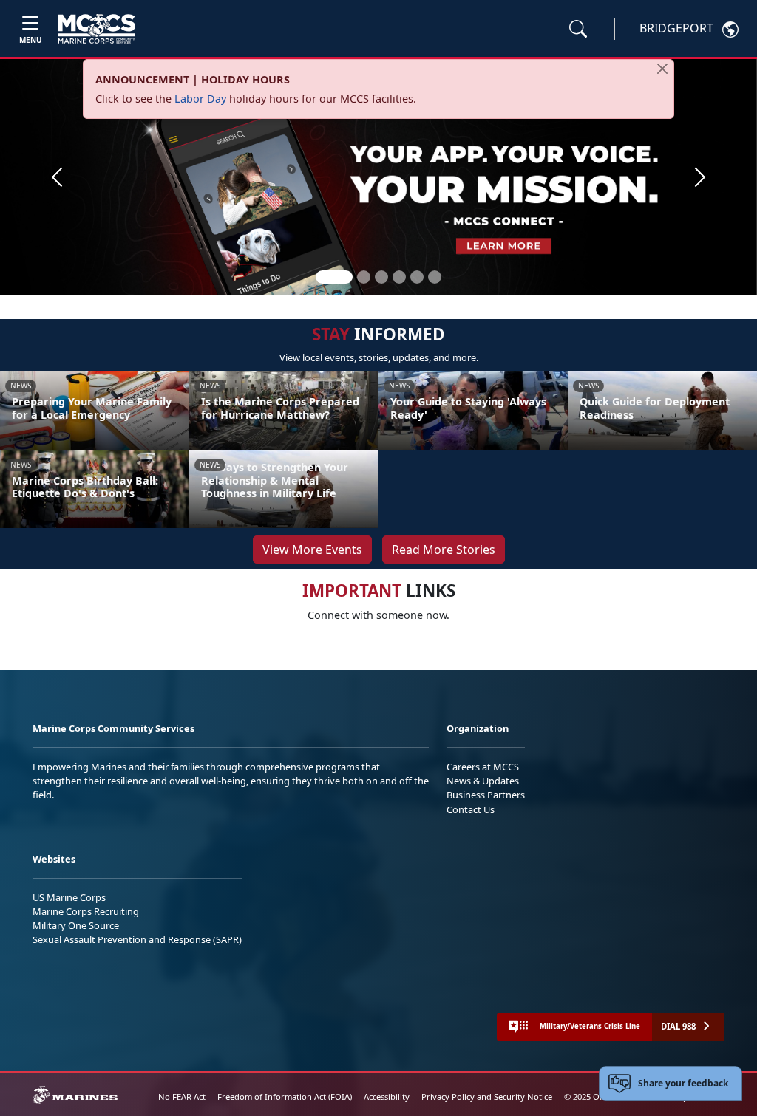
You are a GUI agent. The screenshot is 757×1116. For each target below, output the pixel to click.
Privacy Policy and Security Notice (486, 1096)
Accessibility (387, 1096)
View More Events (312, 549)
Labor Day (200, 99)
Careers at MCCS (483, 766)
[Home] (96, 28)
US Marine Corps (69, 897)
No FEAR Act (182, 1096)
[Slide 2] (363, 277)
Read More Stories (443, 549)
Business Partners (486, 794)
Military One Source (76, 925)
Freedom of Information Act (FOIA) (284, 1096)
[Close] (662, 69)
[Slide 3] (381, 277)
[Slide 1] (334, 277)
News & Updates (483, 780)
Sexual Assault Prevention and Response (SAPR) (137, 939)
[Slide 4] (399, 277)
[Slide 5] (417, 277)
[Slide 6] (434, 277)
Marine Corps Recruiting (86, 911)
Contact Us (471, 809)
